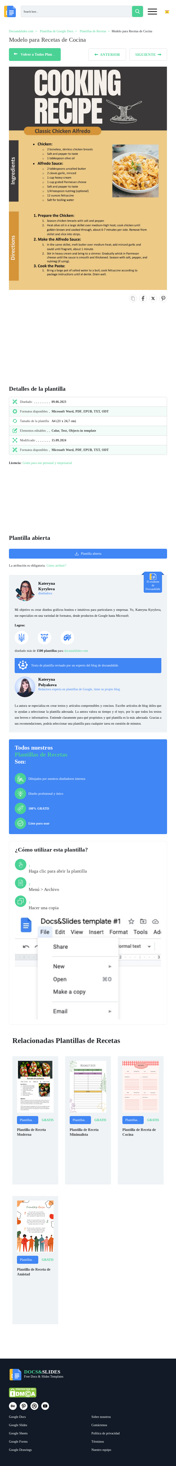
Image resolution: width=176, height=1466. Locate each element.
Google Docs (17, 1417)
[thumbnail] (35, 1086)
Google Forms (18, 1441)
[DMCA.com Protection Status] (22, 1394)
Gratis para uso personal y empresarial (47, 463)
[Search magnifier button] (137, 11)
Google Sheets (18, 1433)
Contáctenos (99, 1425)
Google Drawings (20, 1450)
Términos (97, 1441)
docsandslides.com (76, 650)
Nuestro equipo (101, 1450)
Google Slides (18, 1425)
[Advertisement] (33, 348)
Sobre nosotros (101, 1417)
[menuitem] (163, 21)
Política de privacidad (105, 1433)
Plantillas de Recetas (41, 754)
